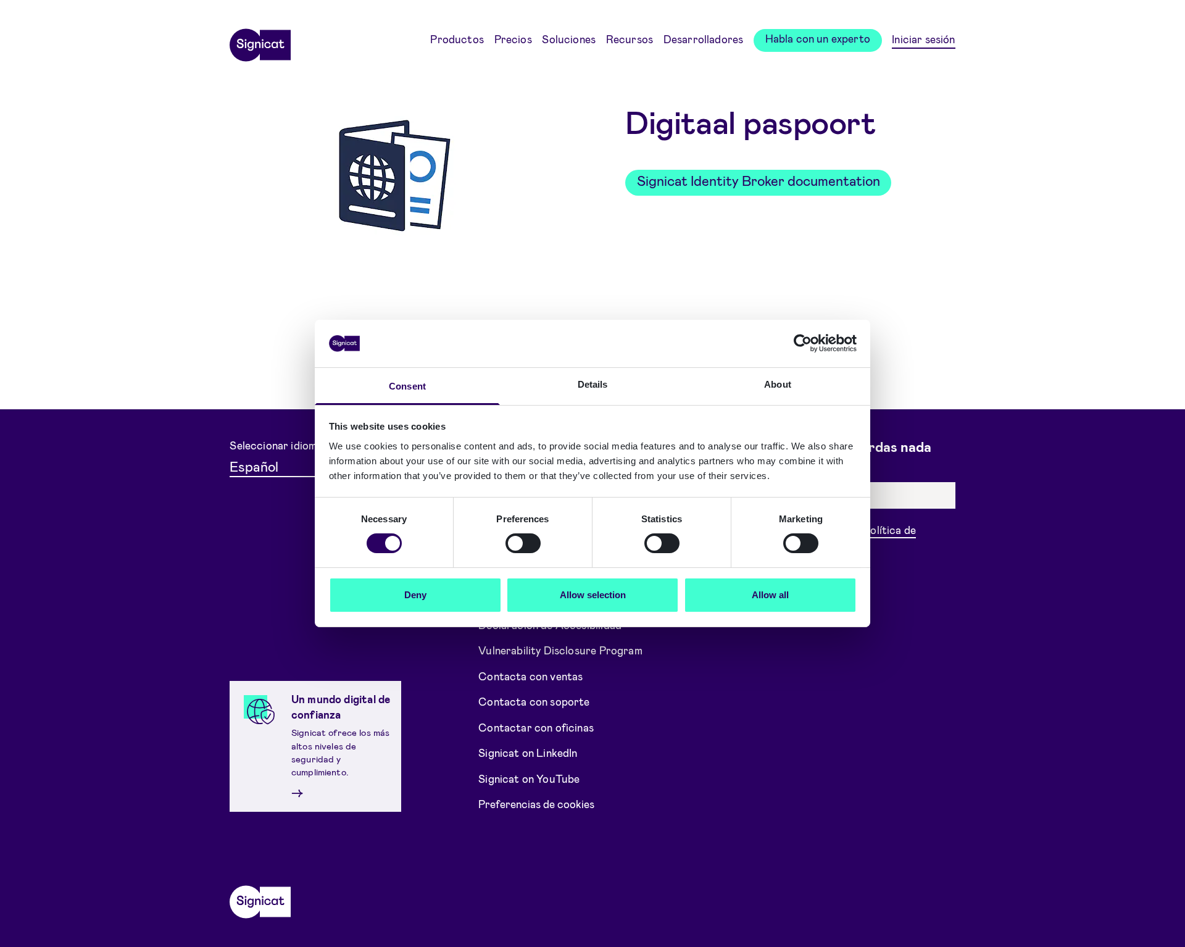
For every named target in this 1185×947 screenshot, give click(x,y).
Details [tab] (593, 384)
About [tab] (777, 384)
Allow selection (593, 595)
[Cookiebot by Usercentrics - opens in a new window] (803, 343)
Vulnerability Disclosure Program (560, 650)
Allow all (770, 595)
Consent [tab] (407, 386)
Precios (513, 39)
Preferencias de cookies (536, 804)
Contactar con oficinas (536, 727)
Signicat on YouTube (529, 778)
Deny (415, 595)
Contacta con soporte (534, 701)
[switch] (523, 543)
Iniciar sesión (923, 39)
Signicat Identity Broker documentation (758, 180)
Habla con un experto (818, 38)
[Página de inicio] (260, 40)
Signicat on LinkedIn (528, 752)
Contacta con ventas (530, 676)
